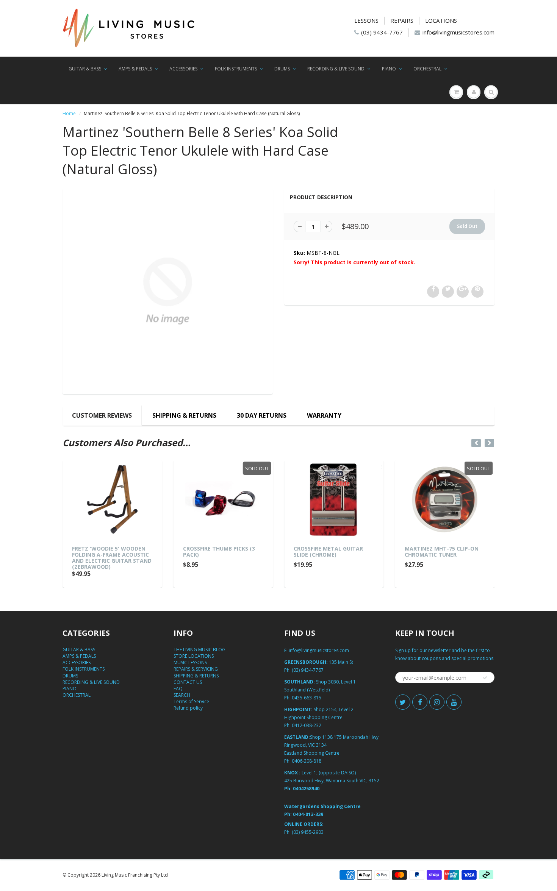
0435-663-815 (306, 697)
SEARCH (182, 695)
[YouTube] (454, 702)
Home (69, 113)
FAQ (178, 688)
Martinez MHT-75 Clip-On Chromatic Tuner (442, 551)
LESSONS (366, 20)
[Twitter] (402, 702)
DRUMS (282, 69)
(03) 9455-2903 (308, 832)
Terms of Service (191, 701)
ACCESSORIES (183, 69)
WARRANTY (324, 415)
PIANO (389, 69)
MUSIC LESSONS (190, 662)
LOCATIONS (441, 20)
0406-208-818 (306, 761)
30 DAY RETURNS (261, 415)
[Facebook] (419, 702)
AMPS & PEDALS (135, 69)
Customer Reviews (102, 415)
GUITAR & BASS (85, 69)
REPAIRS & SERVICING (196, 669)
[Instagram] (436, 702)
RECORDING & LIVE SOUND (336, 69)
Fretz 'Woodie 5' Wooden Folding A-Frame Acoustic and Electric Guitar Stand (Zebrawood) (112, 557)
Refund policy (188, 708)
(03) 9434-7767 (382, 32)
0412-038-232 (306, 725)
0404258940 (306, 788)
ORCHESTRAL (427, 69)
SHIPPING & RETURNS (184, 415)
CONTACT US (188, 682)
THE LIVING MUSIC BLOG (199, 649)
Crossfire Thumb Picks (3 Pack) (219, 551)
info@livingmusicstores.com (458, 32)
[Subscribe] (485, 678)
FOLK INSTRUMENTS (236, 69)
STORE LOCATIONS (194, 656)
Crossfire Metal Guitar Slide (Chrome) (328, 551)
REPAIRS (401, 20)
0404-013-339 (308, 814)
